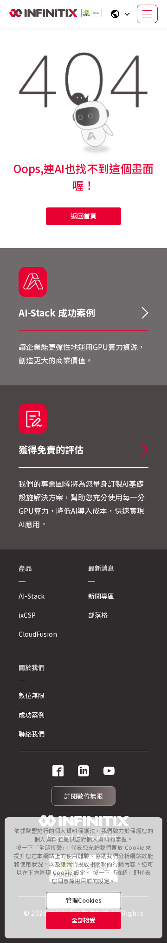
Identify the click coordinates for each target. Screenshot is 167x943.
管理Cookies (84, 900)
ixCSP (27, 615)
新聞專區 (101, 596)
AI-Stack (32, 596)
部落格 (98, 615)
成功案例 (32, 714)
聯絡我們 (32, 733)
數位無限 (32, 695)
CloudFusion (38, 634)
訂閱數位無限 (83, 796)
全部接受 (83, 920)
